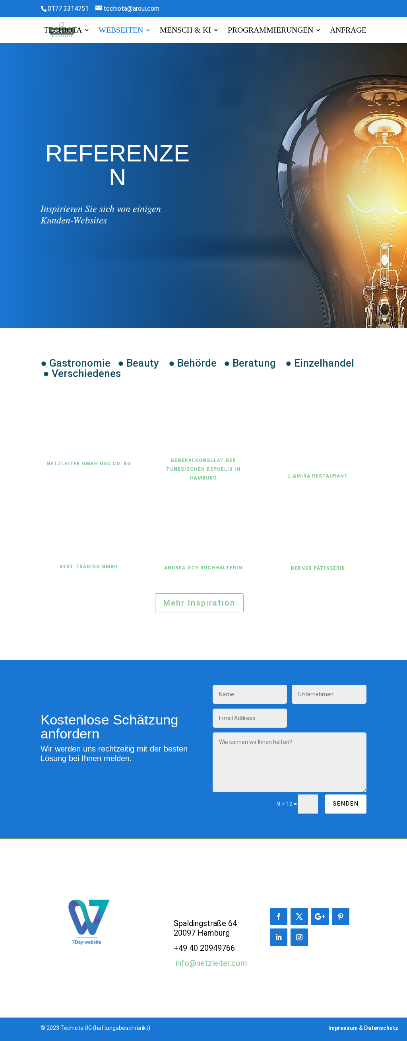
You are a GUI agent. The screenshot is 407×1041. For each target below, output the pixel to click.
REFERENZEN (117, 166)
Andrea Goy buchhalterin (203, 568)
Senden (346, 803)
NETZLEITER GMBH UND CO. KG (89, 463)
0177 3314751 (68, 8)
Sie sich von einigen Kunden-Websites (101, 214)
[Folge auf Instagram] (299, 937)
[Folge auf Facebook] (278, 916)
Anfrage (348, 30)
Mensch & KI (185, 30)
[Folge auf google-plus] (320, 916)
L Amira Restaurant (318, 476)
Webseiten (121, 30)
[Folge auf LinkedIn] (278, 937)
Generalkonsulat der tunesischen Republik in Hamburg (203, 469)
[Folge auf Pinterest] (340, 916)
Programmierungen (270, 30)
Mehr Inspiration (199, 603)
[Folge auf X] (299, 916)
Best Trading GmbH (89, 566)
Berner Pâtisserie (318, 568)
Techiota (63, 30)
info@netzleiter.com (211, 963)
